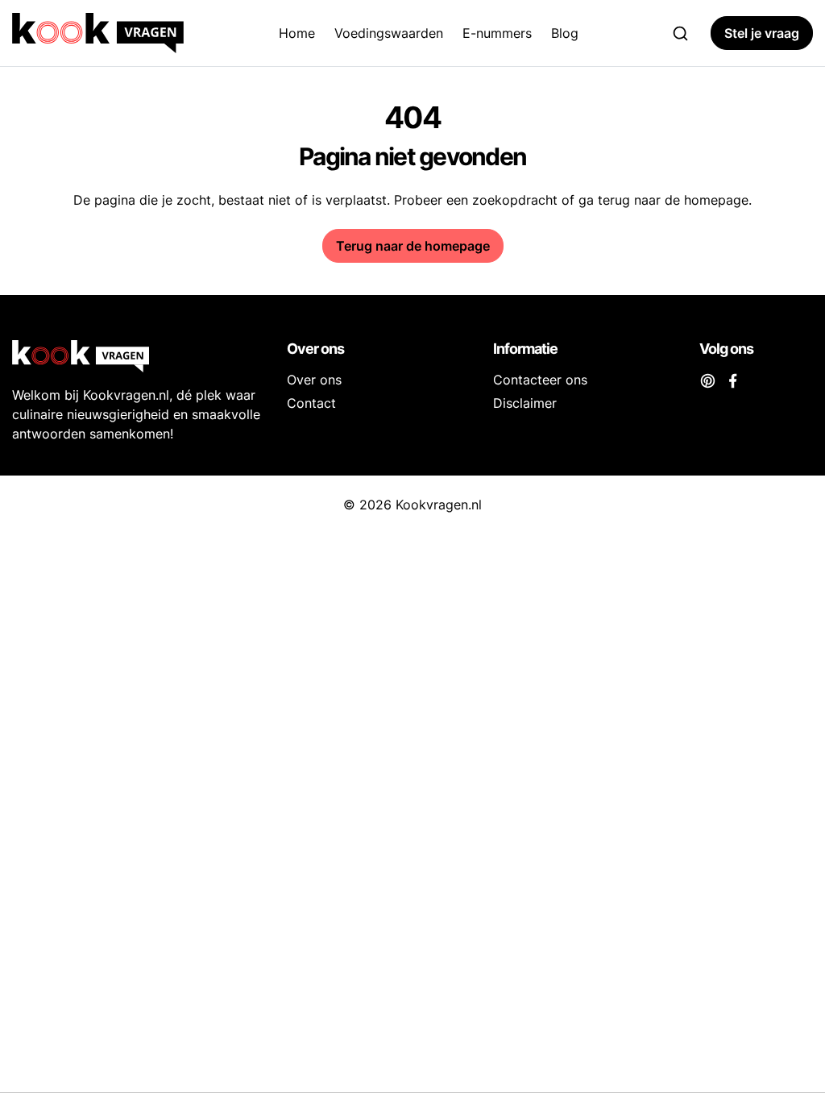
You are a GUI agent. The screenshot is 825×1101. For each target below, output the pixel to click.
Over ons (314, 380)
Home (297, 33)
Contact (311, 403)
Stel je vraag (761, 33)
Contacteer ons (540, 380)
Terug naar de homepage (413, 246)
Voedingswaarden (388, 33)
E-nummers (497, 33)
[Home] (101, 33)
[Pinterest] (707, 380)
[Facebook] (732, 380)
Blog (564, 33)
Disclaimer (525, 403)
